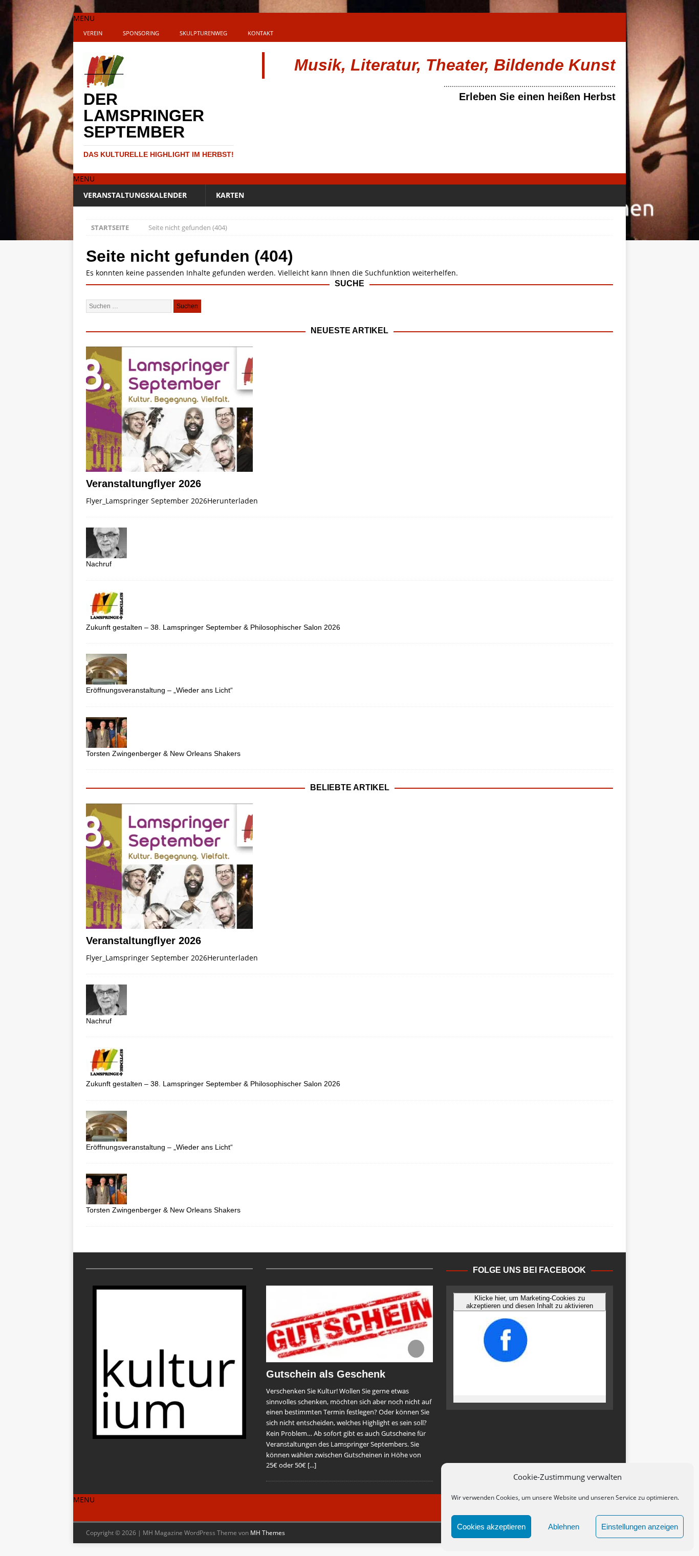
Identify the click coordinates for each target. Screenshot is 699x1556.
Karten (230, 195)
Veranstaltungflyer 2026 (143, 483)
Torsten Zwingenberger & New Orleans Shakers (163, 753)
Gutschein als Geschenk (325, 1374)
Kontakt (260, 33)
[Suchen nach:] (129, 305)
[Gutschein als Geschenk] (349, 1324)
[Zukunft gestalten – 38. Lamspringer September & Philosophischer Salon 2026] (349, 606)
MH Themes (267, 1532)
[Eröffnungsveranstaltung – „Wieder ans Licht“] (349, 669)
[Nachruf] (349, 543)
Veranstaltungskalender (135, 195)
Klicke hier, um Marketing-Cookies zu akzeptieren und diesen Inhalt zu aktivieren (529, 1302)
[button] (84, 18)
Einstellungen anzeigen (639, 1526)
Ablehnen (563, 1526)
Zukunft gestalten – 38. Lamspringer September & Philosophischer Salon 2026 (213, 627)
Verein (92, 33)
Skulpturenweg (203, 33)
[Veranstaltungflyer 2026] (349, 409)
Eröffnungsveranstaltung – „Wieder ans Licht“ (159, 690)
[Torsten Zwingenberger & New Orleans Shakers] (349, 732)
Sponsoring (141, 33)
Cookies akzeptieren (491, 1526)
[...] (312, 1465)
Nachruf (99, 564)
